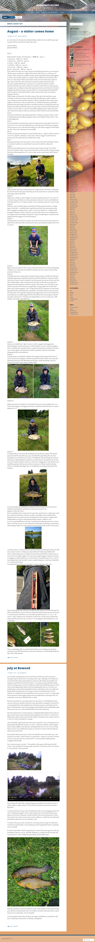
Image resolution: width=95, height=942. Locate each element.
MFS (56, 90)
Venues (72, 300)
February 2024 (73, 123)
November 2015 (74, 269)
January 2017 (73, 251)
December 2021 (74, 164)
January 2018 (73, 232)
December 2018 (74, 217)
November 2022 (74, 146)
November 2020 (74, 186)
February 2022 (73, 161)
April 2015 (72, 277)
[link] (9, 53)
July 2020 (72, 193)
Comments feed (74, 312)
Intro (71, 296)
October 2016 (73, 256)
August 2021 (73, 171)
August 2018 (73, 224)
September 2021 (74, 169)
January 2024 (73, 125)
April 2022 (72, 158)
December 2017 (74, 234)
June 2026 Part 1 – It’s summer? (78, 34)
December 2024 (74, 106)
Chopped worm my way (80, 55)
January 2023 (73, 143)
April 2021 (72, 178)
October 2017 (73, 236)
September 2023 (74, 131)
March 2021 (73, 179)
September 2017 (74, 237)
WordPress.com (74, 314)
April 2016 (72, 264)
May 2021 (72, 176)
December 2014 (74, 282)
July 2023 (72, 135)
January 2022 (73, 163)
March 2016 (73, 266)
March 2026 (73, 81)
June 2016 (72, 262)
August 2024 (73, 113)
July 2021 (72, 173)
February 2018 (73, 231)
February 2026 (73, 83)
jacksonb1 (76, 57)
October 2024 (73, 110)
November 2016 (74, 254)
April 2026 (72, 80)
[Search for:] (76, 24)
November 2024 (74, 108)
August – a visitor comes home (30, 31)
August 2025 (73, 93)
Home (32, 12)
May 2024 (72, 118)
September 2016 (74, 257)
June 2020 (72, 194)
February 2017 (73, 249)
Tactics (71, 297)
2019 (12, 17)
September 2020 (74, 189)
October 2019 (73, 204)
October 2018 (73, 221)
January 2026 (73, 85)
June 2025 (72, 96)
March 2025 (73, 101)
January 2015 (73, 280)
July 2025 (72, 95)
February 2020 (73, 199)
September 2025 (74, 91)
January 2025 (73, 105)
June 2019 (72, 211)
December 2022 (74, 144)
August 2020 (73, 191)
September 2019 (74, 206)
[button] (20, 381)
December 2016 (74, 252)
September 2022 (74, 149)
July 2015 (72, 276)
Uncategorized (23, 36)
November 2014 (74, 284)
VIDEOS (62, 12)
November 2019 (74, 203)
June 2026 (72, 76)
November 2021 (74, 166)
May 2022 (72, 156)
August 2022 (73, 151)
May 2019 (72, 212)
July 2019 (72, 209)
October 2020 (73, 188)
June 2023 (72, 136)
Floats (71, 294)
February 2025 (73, 103)
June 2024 (72, 116)
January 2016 (73, 267)
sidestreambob (77, 49)
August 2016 (73, 259)
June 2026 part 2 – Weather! (77, 33)
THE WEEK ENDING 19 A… (80, 53)
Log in (71, 309)
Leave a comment (13, 657)
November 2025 (74, 88)
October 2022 (73, 148)
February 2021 (73, 181)
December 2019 (74, 201)
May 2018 (72, 227)
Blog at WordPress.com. (7, 938)
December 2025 (74, 86)
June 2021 (72, 174)
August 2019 (73, 208)
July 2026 (72, 75)
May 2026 (72, 78)
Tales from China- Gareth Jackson (50, 12)
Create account (73, 307)
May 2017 (72, 244)
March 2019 (73, 214)
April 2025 (72, 100)
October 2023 (73, 130)
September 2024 (74, 111)
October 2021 (73, 168)
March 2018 (73, 229)
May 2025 (72, 98)
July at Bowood (18, 668)
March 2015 (73, 279)
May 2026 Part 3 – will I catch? (77, 41)
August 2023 (73, 133)
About (37, 12)
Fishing (72, 292)
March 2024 (73, 121)
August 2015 (73, 274)
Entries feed (73, 310)
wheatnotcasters (47, 5)
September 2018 (74, 222)
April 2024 (72, 120)
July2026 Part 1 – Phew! (76, 31)
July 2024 (72, 115)
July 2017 (72, 241)
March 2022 (73, 159)
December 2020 (74, 184)
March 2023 (73, 141)
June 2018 (72, 226)
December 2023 (74, 126)
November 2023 (74, 128)
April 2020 (72, 196)
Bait (71, 290)
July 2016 (72, 261)
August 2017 (73, 239)
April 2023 (72, 140)
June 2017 (72, 242)
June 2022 (72, 154)
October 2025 (73, 90)
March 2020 (73, 198)
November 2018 (74, 219)
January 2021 (73, 183)
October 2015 (73, 271)
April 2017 (72, 246)
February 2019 (73, 216)
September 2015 (74, 272)
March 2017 (73, 247)
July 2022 (72, 153)
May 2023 (72, 138)
